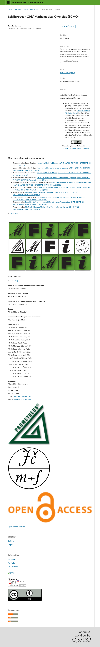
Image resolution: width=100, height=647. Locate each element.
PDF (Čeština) (69, 26)
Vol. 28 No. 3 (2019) (31, 9)
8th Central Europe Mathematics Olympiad (41, 207)
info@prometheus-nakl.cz (23, 396)
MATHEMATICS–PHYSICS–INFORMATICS (27, 2)
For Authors (12, 563)
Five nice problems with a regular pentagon (52, 168)
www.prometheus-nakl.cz (23, 399)
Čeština (11, 541)
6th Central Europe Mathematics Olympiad (41, 192)
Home (10, 9)
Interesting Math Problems (47, 163)
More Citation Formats (70, 61)
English (11, 545)
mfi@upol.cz (18, 281)
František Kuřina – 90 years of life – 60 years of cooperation (48, 202)
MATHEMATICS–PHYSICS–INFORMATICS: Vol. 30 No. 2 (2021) (37, 185)
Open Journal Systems (16, 527)
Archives (18, 9)
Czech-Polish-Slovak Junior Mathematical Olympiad (56, 178)
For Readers (12, 559)
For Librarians (13, 567)
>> (17, 213)
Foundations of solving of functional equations (54, 197)
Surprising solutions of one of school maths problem (71, 182)
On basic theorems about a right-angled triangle (57, 187)
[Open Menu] (8, 2)
